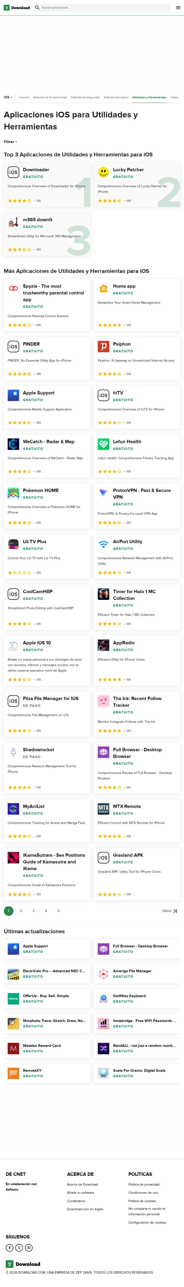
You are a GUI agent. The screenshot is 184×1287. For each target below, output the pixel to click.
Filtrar (9, 141)
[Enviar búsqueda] (37, 7)
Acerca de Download (82, 1184)
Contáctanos (76, 1201)
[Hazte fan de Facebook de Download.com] (9, 1248)
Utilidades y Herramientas (149, 97)
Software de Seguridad (85, 97)
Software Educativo (116, 97)
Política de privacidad (144, 1184)
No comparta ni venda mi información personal (146, 1211)
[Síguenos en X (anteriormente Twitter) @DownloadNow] (19, 1248)
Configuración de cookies (147, 1223)
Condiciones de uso (143, 1193)
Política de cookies (142, 1201)
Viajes (174, 97)
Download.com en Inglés (85, 1209)
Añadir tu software (80, 1193)
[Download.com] (17, 8)
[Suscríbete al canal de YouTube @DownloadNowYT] (29, 1248)
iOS (6, 97)
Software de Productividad (50, 97)
